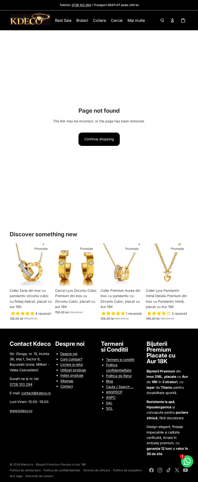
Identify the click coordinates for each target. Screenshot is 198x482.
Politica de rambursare (25, 470)
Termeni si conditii (120, 359)
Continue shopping (99, 139)
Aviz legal (16, 476)
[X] (177, 470)
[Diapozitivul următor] (48, 264)
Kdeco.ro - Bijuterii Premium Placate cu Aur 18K (53, 464)
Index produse (71, 375)
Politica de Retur (119, 376)
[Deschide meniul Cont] (172, 20)
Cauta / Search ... (120, 387)
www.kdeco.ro (21, 411)
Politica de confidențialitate (61, 470)
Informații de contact (39, 476)
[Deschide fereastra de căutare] (162, 20)
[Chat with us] (187, 461)
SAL (109, 403)
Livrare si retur (71, 364)
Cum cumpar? (71, 359)
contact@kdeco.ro (36, 393)
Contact (66, 386)
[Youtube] (185, 470)
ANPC (111, 397)
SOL (109, 408)
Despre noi (68, 354)
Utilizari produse (73, 370)
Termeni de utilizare (96, 470)
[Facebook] (151, 470)
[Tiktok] (168, 470)
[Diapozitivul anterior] (13, 264)
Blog (109, 381)
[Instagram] (160, 470)
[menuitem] (136, 20)
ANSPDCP (114, 392)
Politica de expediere (127, 470)
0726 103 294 (21, 384)
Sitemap (66, 381)
